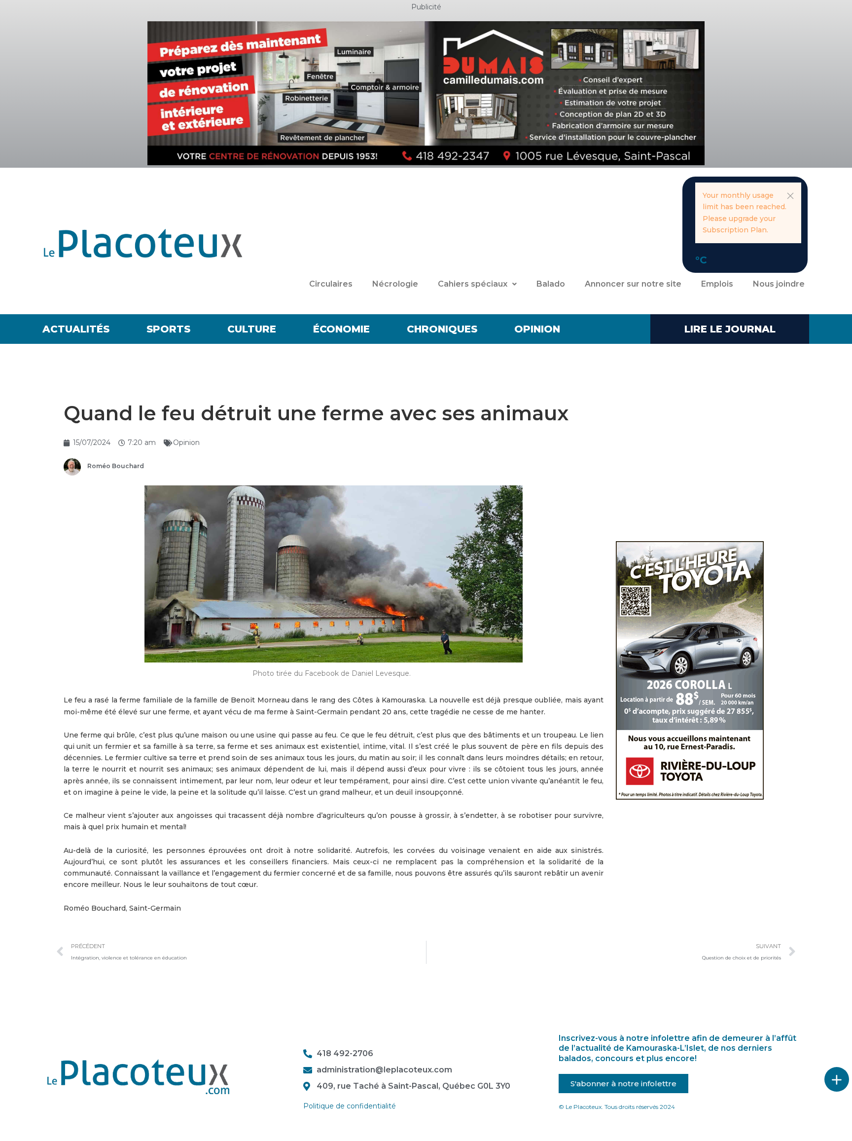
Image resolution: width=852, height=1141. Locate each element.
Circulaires (331, 284)
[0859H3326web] (690, 669)
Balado (550, 284)
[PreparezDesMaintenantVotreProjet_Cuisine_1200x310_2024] (426, 92)
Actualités (75, 329)
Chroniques (442, 329)
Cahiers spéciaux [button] (472, 284)
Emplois (717, 284)
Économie (341, 329)
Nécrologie (395, 284)
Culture (251, 329)
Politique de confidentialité (349, 1106)
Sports (168, 329)
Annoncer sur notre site (633, 284)
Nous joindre (779, 284)
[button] (790, 195)
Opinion (537, 329)
